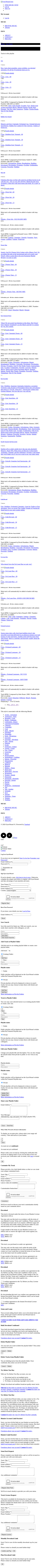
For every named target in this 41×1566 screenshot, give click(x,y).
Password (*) (5, 864)
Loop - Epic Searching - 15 (9, 409)
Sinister (34, 434)
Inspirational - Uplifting (12, 757)
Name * (3, 1176)
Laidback (8, 762)
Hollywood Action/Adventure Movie (17, 369)
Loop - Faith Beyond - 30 (9, 522)
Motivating (8, 770)
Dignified (8, 732)
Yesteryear (21, 239)
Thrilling (16, 167)
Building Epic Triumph (6, 116)
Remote (27, 310)
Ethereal (7, 743)
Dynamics (20, 165)
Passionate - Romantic (12, 778)
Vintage (14, 239)
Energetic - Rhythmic (11, 739)
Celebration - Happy (11, 722)
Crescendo (19, 364)
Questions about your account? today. (16, 1338)
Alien (10, 105)
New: (5, 960)
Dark (29, 429)
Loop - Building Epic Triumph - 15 (12, 145)
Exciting (23, 105)
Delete (9, 1351)
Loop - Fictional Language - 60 (10, 647)
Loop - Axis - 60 (6, 77)
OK (14, 1551)
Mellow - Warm (10, 768)
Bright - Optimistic (11, 720)
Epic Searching (4, 378)
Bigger (19, 163)
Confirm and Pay (6, 1551)
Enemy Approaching (32, 366)
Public (5, 971)
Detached (16, 310)
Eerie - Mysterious (10, 736)
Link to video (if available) (9, 1183)
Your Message (5, 1115)
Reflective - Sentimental (12, 785)
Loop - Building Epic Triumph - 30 (12, 140)
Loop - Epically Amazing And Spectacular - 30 (15, 466)
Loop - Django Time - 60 (9, 264)
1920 (9, 616)
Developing (12, 165)
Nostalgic (30, 237)
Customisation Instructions (9, 1188)
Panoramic (8, 777)
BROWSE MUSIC (11, 26)
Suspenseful (11, 436)
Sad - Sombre (9, 789)
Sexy (6, 793)
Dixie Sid (3, 172)
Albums (7, 27)
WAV (3, 1236)
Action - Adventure (11, 715)
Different (22, 698)
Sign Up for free (25, 858)
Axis (2, 60)
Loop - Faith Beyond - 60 (9, 517)
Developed (4, 165)
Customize (5, 1201)
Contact (3, 850)
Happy (7, 754)
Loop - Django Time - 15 (9, 275)
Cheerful (23, 237)
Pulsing (7, 784)
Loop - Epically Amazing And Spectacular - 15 (15, 472)
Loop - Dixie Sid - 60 (7, 192)
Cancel (4, 1351)
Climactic (8, 725)
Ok (2, 1161)
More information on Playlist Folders (12, 994)
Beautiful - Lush (10, 718)
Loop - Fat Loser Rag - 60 (9, 571)
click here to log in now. (23, 877)
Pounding (22, 371)
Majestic (7, 766)
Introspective (9, 761)
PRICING (8, 39)
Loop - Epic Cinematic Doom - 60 (11, 333)
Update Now (5, 1093)
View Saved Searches (8, 937)
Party (35, 237)
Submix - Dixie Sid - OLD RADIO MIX (14, 219)
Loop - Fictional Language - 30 (10, 652)
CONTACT (8, 37)
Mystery (3, 434)
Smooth (7, 794)
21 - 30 (15, 705)
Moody (21, 310)
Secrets (28, 434)
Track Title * (5, 1174)
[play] (3, 837)
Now (3, 1011)
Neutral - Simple (10, 775)
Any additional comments (9, 1475)
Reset (3, 918)
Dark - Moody (9, 731)
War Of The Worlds (7, 111)
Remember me (7, 867)
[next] (14, 837)
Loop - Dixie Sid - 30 (7, 197)
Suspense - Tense (10, 796)
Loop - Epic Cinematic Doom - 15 (11, 344)
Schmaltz (8, 791)
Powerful (10, 167)
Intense (3, 371)
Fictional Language (5, 625)
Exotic (7, 745)
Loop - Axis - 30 (6, 82)
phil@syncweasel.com (8, 1428)
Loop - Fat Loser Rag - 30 (9, 576)
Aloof (10, 310)
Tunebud (27, 824)
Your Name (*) (5, 884)
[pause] (9, 837)
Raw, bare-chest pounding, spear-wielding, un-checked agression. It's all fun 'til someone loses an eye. (18, 69)
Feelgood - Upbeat (11, 747)
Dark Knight (16, 105)
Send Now (10, 1125)
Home (3, 44)
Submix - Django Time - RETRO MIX (13, 292)
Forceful (21, 367)
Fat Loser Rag (4, 557)
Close (3, 1125)
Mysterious (33, 432)
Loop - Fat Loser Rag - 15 (9, 582)
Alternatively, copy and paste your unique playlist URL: (18, 1116)
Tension (7, 798)
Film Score (35, 430)
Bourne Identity (13, 429)
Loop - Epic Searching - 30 (9, 403)
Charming (17, 237)
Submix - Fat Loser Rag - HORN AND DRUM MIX (18, 598)
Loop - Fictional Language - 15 (10, 658)
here (31, 1156)
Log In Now (26, 911)
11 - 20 (10, 705)
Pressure (3, 109)
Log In (7, 18)
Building (33, 163)
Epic (2, 367)
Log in (7, 7)
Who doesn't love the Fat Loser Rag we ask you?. (16, 564)
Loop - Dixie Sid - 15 (7, 203)
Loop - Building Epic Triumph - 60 (12, 134)
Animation (19, 616)
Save (3, 1142)
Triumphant (4, 373)
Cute (7, 618)
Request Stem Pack (7, 1488)
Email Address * (6, 1105)
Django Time (4, 245)
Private (5, 980)
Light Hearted (14, 618)
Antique (10, 237)
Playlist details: (5, 1063)
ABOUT (7, 35)
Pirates (16, 371)
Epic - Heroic (9, 741)
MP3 (2, 1235)
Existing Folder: (8, 954)
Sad (6, 787)
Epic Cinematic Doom (6, 315)
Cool (6, 729)
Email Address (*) (6, 862)
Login (3, 869)
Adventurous (12, 163)
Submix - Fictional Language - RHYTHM (14, 679)
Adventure (16, 362)
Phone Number (5, 1181)
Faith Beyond (4, 499)
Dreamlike (8, 734)
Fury (28, 105)
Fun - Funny (9, 750)
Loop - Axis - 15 (6, 87)
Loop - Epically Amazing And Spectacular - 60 (15, 461)
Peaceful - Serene (10, 780)
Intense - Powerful (10, 759)
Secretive (23, 434)
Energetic (8, 738)
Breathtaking (26, 163)
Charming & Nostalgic (12, 723)
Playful (29, 618)
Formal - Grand (10, 748)
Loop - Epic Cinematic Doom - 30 (11, 339)
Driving (3, 366)
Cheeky (3, 618)
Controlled (8, 727)
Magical (7, 764)
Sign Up (7, 8)
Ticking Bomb (33, 109)
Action (10, 362)
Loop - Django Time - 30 (9, 270)
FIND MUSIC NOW (11, 5)
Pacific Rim (32, 107)
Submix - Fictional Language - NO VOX (14, 674)
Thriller (26, 109)
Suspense (4, 436)
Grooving (8, 752)
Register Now (5, 903)
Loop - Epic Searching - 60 (9, 398)
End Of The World (19, 366)
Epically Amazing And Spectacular (9, 441)
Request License (6, 1534)
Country (3, 890)
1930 (13, 616)
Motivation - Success (11, 771)
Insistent (32, 369)
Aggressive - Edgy (11, 716)
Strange (3, 699)
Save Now (4, 935)
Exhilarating (34, 165)
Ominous (9, 434)
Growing (3, 167)
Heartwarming (9, 755)
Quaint (3, 239)
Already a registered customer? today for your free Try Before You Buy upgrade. (20, 1390)
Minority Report (22, 107)
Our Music (9, 44)
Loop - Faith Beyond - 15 (9, 527)
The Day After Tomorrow (15, 109)
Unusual (9, 699)
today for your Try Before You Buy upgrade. (19, 1415)
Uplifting (9, 239)
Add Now (4, 958)
